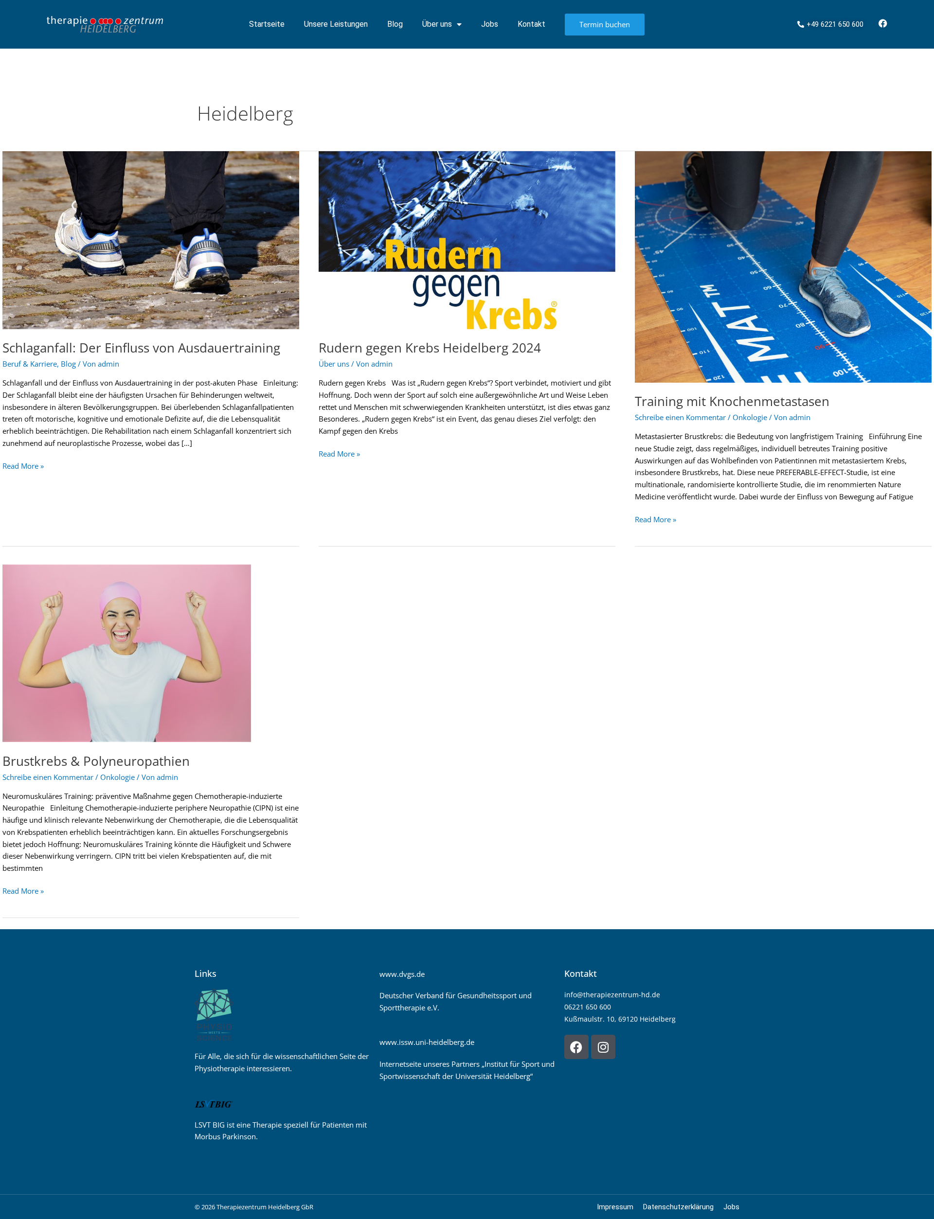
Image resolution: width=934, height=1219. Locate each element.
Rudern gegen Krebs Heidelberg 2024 (430, 347)
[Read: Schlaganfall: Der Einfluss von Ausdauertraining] (150, 239)
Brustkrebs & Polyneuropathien (96, 761)
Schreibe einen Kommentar (680, 417)
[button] (21, 1197)
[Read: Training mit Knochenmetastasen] (783, 266)
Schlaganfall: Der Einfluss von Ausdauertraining (141, 347)
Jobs (489, 24)
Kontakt (531, 24)
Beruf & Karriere (29, 364)
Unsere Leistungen (336, 24)
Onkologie (750, 417)
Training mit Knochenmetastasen (732, 401)
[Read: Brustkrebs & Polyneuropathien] (126, 652)
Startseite (267, 24)
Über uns (437, 24)
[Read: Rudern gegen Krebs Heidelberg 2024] (467, 239)
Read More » (23, 465)
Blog (395, 24)
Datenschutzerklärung (678, 1206)
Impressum (615, 1206)
